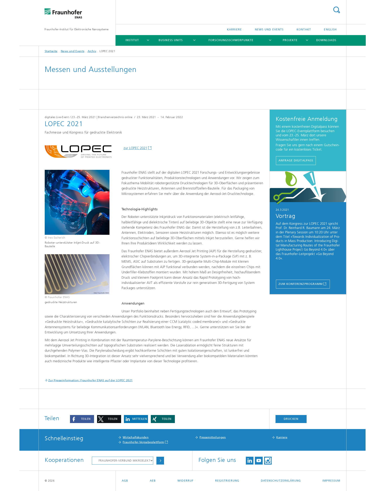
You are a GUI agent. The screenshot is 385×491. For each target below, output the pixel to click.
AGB (125, 480)
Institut (132, 40)
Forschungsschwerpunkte (231, 40)
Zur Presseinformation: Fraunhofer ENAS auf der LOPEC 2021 (90, 380)
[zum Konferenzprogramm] (308, 188)
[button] (82, 419)
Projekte (290, 40)
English (330, 29)
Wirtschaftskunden (136, 437)
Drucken (291, 419)
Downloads (326, 40)
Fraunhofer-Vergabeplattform (143, 442)
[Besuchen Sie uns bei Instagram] (268, 461)
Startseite (51, 51)
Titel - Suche (336, 10)
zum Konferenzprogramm (301, 284)
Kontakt (304, 29)
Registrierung (227, 480)
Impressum (331, 480)
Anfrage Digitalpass (296, 160)
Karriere (234, 29)
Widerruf (185, 480)
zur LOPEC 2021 (135, 148)
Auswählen (160, 461)
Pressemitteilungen (213, 437)
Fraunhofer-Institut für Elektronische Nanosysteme (77, 29)
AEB (153, 480)
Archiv (92, 51)
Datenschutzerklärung (281, 480)
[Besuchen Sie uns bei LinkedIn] (249, 461)
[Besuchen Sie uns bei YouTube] (258, 461)
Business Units (171, 40)
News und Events (269, 29)
